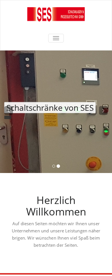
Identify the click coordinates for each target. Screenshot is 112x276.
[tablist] (56, 167)
